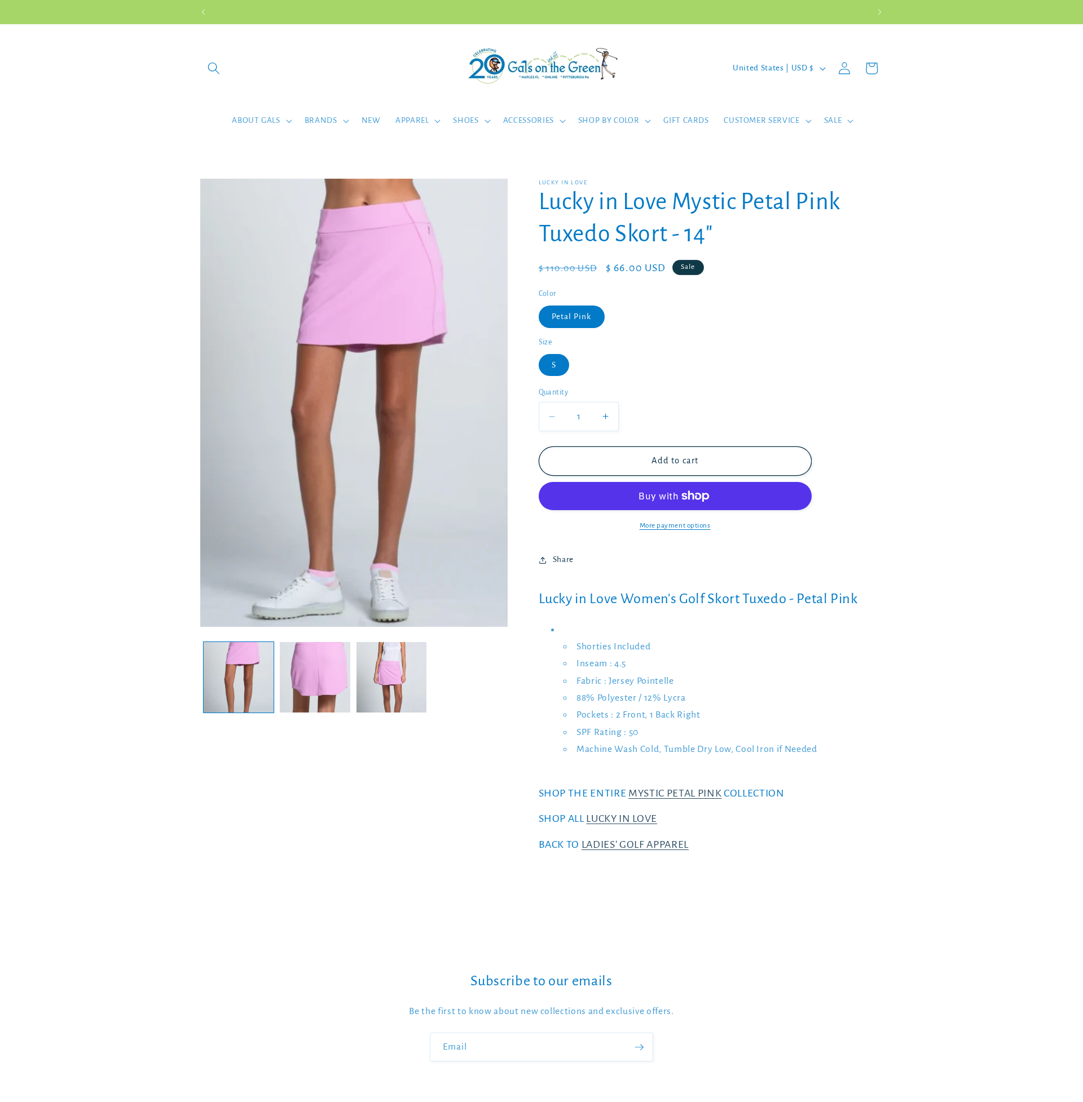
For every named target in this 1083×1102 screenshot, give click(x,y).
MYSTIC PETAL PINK (674, 793)
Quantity (554, 392)
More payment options (675, 525)
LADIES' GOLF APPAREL (635, 844)
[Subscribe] (639, 1047)
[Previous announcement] (203, 12)
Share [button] (563, 559)
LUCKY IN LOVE (621, 818)
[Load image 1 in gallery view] (239, 677)
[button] (213, 68)
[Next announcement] (880, 12)
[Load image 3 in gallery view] (391, 677)
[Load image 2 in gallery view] (315, 677)
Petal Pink (572, 316)
